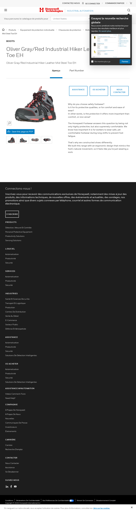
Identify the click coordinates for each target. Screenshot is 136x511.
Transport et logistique (15, 303)
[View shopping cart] (131, 3)
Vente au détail (12, 316)
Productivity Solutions (14, 236)
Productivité (10, 258)
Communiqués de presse (16, 423)
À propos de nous (13, 414)
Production (10, 307)
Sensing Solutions (13, 240)
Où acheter (99, 89)
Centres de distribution (15, 312)
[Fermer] (132, 507)
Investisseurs (11, 427)
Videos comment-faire (15, 394)
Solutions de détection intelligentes (21, 355)
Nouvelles (9, 418)
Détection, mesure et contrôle (18, 227)
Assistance (78, 89)
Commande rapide (114, 3)
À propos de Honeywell (15, 410)
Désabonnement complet (106, 500)
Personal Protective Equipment (18, 232)
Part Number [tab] (76, 70)
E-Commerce (11, 320)
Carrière (8, 445)
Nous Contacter (12, 463)
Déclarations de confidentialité (28, 500)
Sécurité (9, 263)
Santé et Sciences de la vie (17, 299)
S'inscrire (12, 214)
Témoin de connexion (85, 500)
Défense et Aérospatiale (15, 329)
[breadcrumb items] (3, 29)
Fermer (125, 61)
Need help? (10, 398)
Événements (10, 431)
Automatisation (12, 254)
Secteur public (11, 324)
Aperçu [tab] (56, 70)
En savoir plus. (105, 31)
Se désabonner (12, 472)
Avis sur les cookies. (101, 508)
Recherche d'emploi (14, 449)
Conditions (9, 500)
